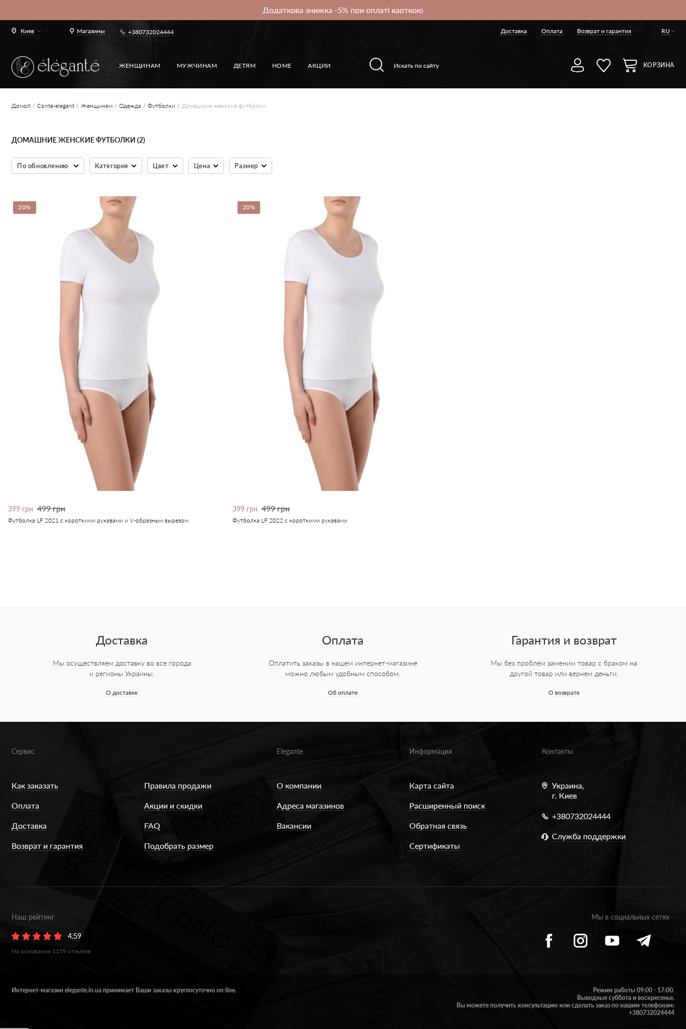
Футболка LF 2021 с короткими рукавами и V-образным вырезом (98, 520)
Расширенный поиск (447, 805)
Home (282, 65)
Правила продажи (177, 785)
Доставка (514, 31)
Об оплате (343, 692)
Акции (319, 65)
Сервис (23, 751)
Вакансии (294, 825)
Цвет (161, 166)
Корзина (658, 65)
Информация (430, 751)
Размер (246, 166)
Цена (202, 166)
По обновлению (43, 166)
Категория (111, 166)
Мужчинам (197, 65)
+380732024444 (151, 32)
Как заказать (35, 785)
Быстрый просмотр (112, 456)
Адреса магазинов (310, 805)
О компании (299, 785)
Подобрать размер (178, 845)
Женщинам (140, 65)
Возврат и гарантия (604, 31)
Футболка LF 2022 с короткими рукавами (290, 520)
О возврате (564, 692)
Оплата (551, 31)
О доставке (122, 692)
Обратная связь (438, 825)
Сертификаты (434, 845)
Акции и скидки (173, 805)
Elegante (290, 751)
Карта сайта (431, 785)
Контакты (557, 751)
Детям (245, 65)
